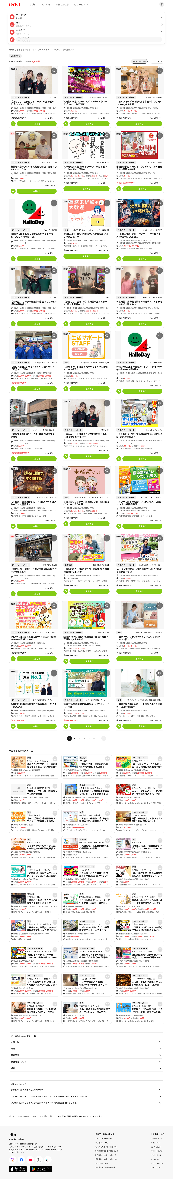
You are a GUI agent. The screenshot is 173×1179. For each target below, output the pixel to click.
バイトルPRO (156, 1155)
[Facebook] (21, 1160)
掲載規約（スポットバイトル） (106, 1159)
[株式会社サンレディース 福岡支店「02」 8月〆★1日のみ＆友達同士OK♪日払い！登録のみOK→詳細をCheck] (34, 632)
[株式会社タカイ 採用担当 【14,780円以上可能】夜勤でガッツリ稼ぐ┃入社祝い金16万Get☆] (139, 231)
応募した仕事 (62, 4)
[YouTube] (30, 1160)
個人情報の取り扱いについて (106, 1146)
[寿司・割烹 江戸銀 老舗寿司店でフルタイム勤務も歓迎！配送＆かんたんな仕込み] (34, 163)
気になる (45, 4)
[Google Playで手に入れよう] (41, 1169)
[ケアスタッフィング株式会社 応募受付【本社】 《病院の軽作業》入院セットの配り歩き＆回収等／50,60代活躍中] (139, 699)
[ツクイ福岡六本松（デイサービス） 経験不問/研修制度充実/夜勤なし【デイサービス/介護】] (86, 699)
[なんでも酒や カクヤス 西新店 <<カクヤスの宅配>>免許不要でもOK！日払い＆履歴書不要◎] (139, 564)
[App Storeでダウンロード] (18, 1169)
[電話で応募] (13, 123)
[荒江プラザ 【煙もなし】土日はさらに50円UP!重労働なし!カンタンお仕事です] (34, 97)
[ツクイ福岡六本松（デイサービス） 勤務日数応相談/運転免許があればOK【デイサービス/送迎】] (34, 699)
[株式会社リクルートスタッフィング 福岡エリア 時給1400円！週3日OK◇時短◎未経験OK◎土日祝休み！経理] (86, 229)
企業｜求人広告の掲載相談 (105, 1167)
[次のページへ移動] (103, 738)
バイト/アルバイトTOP (19, 1116)
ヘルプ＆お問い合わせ (103, 1138)
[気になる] (54, 71)
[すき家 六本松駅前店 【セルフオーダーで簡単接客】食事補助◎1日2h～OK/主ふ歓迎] (139, 97)
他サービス (79, 4)
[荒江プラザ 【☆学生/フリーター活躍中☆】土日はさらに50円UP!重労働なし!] (34, 297)
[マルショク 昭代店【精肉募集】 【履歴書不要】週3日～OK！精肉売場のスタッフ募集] (34, 431)
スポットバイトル (157, 1138)
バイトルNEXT (156, 1142)
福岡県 (35, 1116)
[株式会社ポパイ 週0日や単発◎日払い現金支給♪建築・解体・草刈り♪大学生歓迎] (86, 633)
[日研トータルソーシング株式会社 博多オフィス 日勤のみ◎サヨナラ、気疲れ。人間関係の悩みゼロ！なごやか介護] (86, 497)
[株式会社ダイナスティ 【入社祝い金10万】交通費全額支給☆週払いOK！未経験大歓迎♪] (139, 431)
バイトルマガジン (157, 1151)
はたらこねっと (156, 1159)
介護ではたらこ (156, 1167)
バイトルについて (101, 1163)
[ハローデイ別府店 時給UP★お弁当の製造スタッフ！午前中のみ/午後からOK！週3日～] (139, 363)
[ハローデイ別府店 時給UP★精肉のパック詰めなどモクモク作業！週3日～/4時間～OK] (34, 231)
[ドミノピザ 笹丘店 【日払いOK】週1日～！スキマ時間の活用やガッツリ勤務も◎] (34, 566)
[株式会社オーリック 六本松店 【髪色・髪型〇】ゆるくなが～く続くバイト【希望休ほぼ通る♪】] (34, 362)
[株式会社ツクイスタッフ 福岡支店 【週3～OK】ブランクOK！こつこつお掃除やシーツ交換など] (139, 632)
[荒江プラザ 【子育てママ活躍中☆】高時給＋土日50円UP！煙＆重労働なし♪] (86, 297)
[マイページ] (161, 4)
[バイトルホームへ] (14, 4)
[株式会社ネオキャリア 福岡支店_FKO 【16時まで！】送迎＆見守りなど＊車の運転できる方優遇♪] (86, 362)
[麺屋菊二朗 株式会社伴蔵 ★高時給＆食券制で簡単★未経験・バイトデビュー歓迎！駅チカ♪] (139, 297)
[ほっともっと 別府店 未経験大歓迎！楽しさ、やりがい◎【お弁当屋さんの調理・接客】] (139, 162)
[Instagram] (13, 1160)
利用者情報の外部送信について (106, 1151)
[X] (39, 1160)
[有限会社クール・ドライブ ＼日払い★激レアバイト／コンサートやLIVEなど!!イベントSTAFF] (86, 97)
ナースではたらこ (157, 1163)
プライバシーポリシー (103, 1142)
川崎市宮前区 (48, 1116)
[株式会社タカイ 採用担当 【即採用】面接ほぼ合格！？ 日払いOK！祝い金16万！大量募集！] (34, 498)
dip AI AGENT (156, 1146)
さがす (32, 4)
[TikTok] (48, 1160)
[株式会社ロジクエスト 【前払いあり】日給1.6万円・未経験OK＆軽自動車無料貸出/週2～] (86, 564)
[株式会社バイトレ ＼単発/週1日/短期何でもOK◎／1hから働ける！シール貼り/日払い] (86, 162)
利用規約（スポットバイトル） (106, 1155)
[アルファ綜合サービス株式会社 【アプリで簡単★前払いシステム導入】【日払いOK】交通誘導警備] (139, 498)
